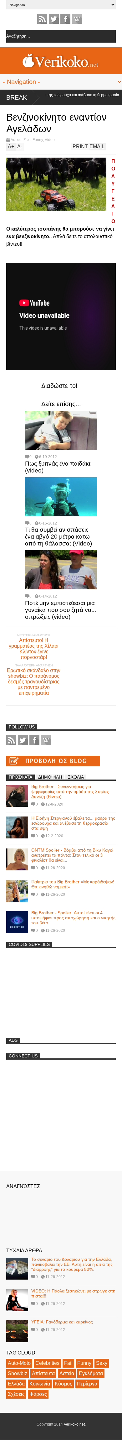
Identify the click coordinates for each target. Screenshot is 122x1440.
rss (42, 19)
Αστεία (16, 140)
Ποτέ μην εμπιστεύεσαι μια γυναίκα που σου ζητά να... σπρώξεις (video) (60, 610)
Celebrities (47, 1363)
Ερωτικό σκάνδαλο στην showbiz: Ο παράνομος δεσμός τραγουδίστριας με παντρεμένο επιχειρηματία (33, 682)
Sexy (101, 1363)
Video (50, 140)
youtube (77, 19)
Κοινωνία (39, 1383)
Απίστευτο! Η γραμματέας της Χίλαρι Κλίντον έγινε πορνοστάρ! (33, 649)
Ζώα (27, 140)
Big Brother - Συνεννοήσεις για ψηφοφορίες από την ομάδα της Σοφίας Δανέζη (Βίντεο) (70, 791)
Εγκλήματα (91, 1373)
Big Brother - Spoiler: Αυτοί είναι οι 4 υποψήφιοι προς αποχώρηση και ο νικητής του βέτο (73, 917)
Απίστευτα (43, 1373)
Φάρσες (38, 1394)
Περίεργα (87, 1383)
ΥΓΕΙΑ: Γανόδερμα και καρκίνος (62, 1321)
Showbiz (17, 1373)
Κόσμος (63, 1383)
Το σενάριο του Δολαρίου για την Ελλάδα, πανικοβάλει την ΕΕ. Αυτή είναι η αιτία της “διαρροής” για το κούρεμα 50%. (72, 1264)
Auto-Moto (19, 1363)
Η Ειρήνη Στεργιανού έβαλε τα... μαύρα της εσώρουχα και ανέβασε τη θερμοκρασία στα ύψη (73, 823)
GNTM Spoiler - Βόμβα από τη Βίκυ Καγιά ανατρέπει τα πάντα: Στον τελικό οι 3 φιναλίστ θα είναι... (72, 855)
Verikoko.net (74, 1424)
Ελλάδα (16, 1383)
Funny (38, 140)
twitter (54, 19)
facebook (65, 19)
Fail (68, 1363)
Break (16, 97)
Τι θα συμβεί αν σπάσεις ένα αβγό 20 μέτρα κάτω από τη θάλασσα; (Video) (58, 536)
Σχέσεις (16, 1394)
